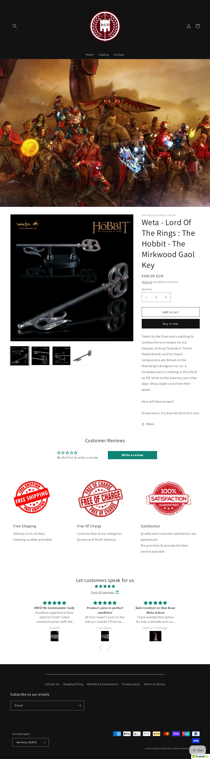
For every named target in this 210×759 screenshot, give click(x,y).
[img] (105, 586)
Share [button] (150, 424)
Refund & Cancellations (102, 684)
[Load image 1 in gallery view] (19, 355)
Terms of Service (154, 684)
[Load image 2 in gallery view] (40, 355)
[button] (14, 26)
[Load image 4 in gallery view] (82, 355)
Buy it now (170, 324)
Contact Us (52, 684)
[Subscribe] (79, 705)
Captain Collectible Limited (166, 748)
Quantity (147, 289)
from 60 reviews (102, 592)
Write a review (132, 455)
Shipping (147, 281)
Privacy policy (131, 684)
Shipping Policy (73, 684)
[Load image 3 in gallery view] (61, 355)
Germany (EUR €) (27, 742)
